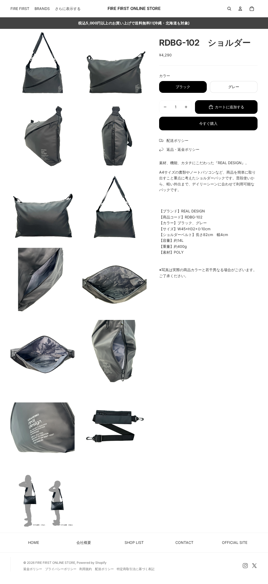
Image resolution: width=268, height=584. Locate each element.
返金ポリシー (32, 569)
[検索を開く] (229, 8)
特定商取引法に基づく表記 (135, 569)
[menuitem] (68, 8)
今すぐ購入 (208, 123)
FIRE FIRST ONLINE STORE (55, 563)
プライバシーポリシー (60, 569)
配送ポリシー (104, 569)
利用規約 (85, 569)
